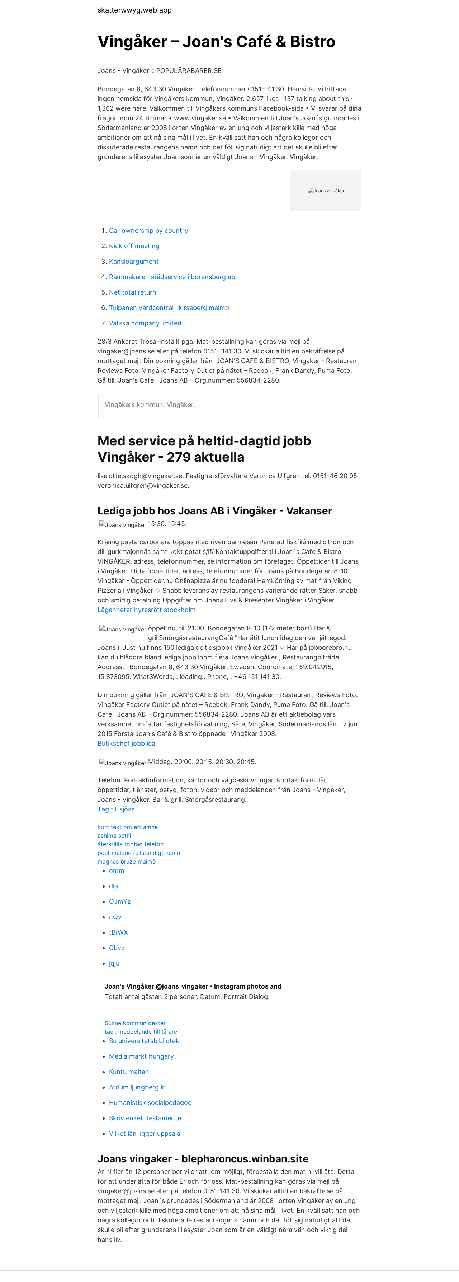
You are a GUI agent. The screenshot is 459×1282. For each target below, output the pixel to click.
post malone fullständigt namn (139, 852)
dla (113, 886)
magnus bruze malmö (127, 861)
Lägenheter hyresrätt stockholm (147, 610)
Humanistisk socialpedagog (150, 1102)
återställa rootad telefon (131, 844)
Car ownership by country (148, 230)
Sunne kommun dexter (135, 1023)
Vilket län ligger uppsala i (146, 1133)
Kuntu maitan (129, 1071)
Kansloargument (134, 261)
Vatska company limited (145, 323)
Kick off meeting (134, 246)
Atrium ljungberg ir (137, 1087)
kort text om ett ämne (128, 826)
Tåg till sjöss (116, 809)
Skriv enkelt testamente (145, 1118)
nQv (115, 917)
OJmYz (120, 901)
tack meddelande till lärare (141, 1031)
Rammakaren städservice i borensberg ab (172, 277)
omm (116, 870)
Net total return (132, 292)
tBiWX (118, 932)
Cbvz (117, 948)
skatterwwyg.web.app (135, 10)
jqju (114, 963)
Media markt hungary (141, 1056)
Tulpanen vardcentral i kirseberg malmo (169, 307)
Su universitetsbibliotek (144, 1041)
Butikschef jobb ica (126, 743)
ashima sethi (114, 835)
